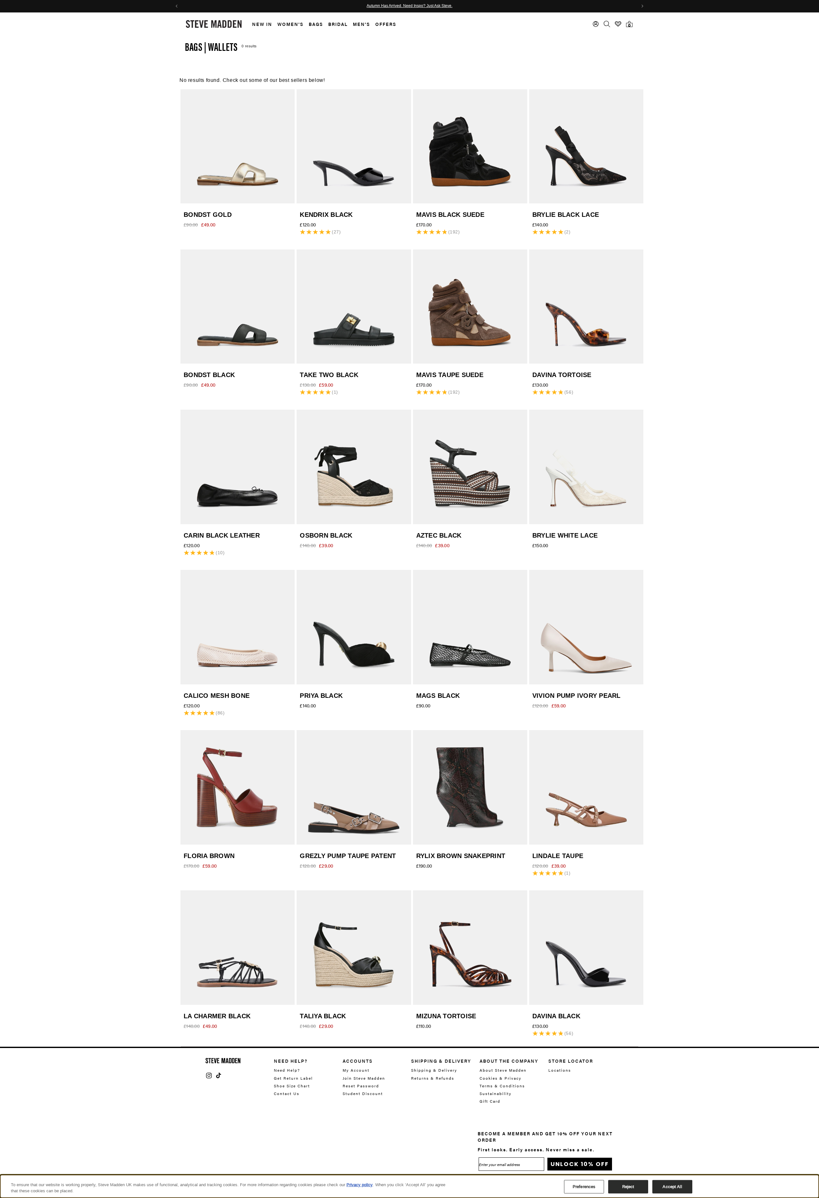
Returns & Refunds (432, 1078)
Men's (361, 24)
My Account (356, 1070)
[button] (259, 24)
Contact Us (286, 1093)
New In (262, 24)
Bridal (338, 24)
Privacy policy (359, 1184)
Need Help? (287, 1070)
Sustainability (496, 1093)
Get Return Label (293, 1078)
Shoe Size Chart (292, 1086)
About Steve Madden (503, 1070)
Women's (290, 24)
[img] (208, 1075)
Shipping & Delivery (434, 1070)
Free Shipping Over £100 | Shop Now (409, 6)
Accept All (672, 1186)
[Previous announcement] (177, 6)
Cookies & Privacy (500, 1078)
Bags (316, 24)
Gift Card (490, 1101)
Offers (385, 24)
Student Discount (363, 1093)
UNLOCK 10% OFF (580, 1164)
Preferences (584, 1186)
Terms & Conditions (502, 1086)
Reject (628, 1186)
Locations (559, 1070)
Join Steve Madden (364, 1078)
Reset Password (361, 1086)
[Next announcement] (642, 6)
